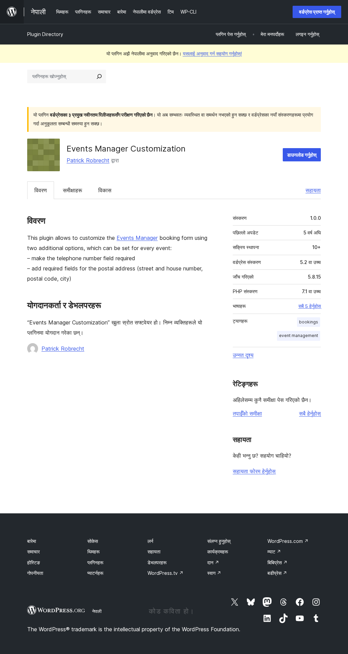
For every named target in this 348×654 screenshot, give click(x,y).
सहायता (313, 190)
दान (213, 562)
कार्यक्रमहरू (217, 551)
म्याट (274, 551)
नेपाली (97, 611)
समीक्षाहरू (72, 190)
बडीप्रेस (277, 573)
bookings (308, 321)
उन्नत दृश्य (243, 355)
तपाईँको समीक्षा (247, 413)
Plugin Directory (45, 34)
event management (298, 335)
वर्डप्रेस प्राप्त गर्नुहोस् (317, 12)
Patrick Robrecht (88, 160)
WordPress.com (288, 541)
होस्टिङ (33, 562)
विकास (104, 190)
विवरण (40, 190)
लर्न (150, 541)
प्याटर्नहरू (95, 573)
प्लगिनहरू (95, 562)
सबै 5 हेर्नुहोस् (309, 306)
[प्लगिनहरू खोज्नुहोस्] (99, 76)
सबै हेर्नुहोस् (310, 413)
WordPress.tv (165, 573)
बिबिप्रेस (277, 562)
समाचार (33, 551)
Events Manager (137, 237)
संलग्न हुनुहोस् (218, 541)
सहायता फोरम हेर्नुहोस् (254, 471)
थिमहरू (93, 551)
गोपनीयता (35, 573)
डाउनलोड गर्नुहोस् (301, 155)
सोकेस (92, 541)
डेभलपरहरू (157, 562)
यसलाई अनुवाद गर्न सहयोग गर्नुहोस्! (212, 53)
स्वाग (214, 573)
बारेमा (31, 541)
